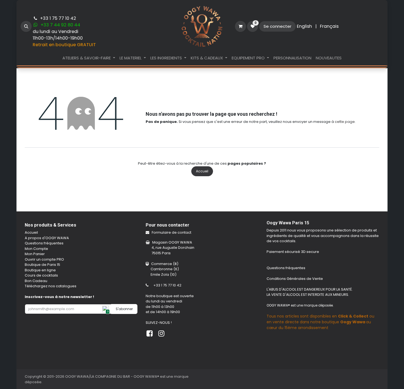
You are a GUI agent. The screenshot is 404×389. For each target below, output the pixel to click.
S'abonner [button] (124, 309)
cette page (345, 121)
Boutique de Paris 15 (42, 264)
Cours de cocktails (41, 275)
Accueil (202, 171)
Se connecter (277, 26)
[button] (26, 26)
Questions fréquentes (44, 243)
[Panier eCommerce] (240, 26)
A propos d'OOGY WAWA (47, 238)
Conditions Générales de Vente (295, 278)
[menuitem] (304, 26)
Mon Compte (36, 248)
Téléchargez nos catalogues (50, 286)
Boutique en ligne (40, 270)
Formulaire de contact (172, 232)
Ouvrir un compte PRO (44, 259)
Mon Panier (35, 253)
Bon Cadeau (36, 280)
